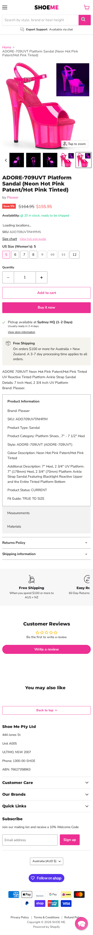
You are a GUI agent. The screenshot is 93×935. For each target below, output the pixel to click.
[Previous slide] (5, 160)
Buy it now (46, 307)
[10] (52, 259)
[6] (15, 259)
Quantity (8, 267)
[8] (33, 259)
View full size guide (33, 239)
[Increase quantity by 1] (41, 277)
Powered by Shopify (46, 927)
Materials (14, 526)
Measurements (18, 513)
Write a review (46, 649)
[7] (24, 259)
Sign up (69, 839)
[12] (75, 259)
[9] (42, 259)
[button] (16, 160)
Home (6, 47)
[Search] (85, 20)
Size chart (9, 239)
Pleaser (12, 197)
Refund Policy (73, 917)
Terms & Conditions (46, 917)
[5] (6, 259)
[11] (64, 259)
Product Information (23, 401)
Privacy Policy (20, 917)
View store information (21, 332)
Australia (44, 861)
